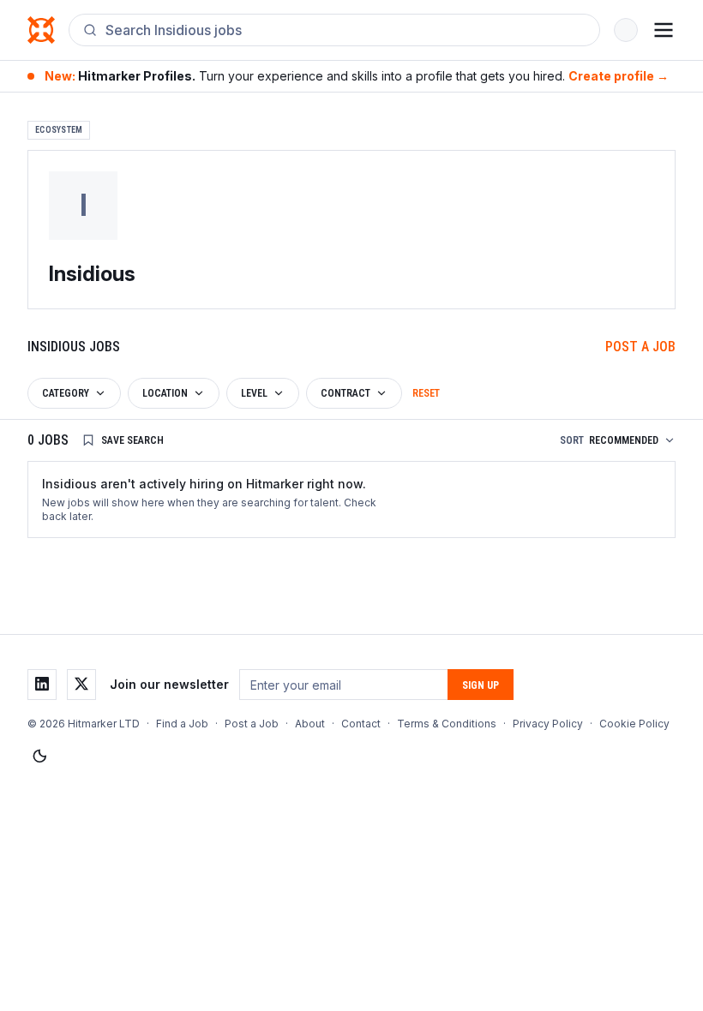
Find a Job (182, 723)
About (310, 723)
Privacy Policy (548, 723)
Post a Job (640, 346)
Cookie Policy (634, 723)
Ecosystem (58, 130)
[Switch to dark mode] (39, 757)
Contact (361, 723)
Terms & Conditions (446, 723)
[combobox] (345, 30)
